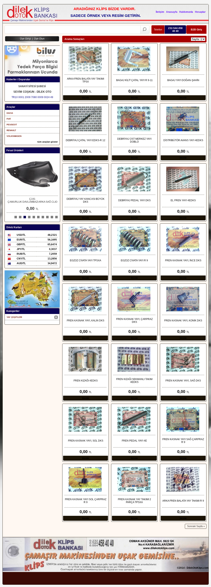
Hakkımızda (186, 11)
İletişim (160, 11)
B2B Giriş (196, 29)
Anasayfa (171, 11)
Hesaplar (200, 11)
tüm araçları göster (47, 142)
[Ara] (144, 29)
